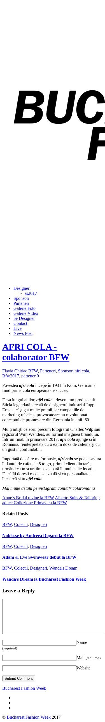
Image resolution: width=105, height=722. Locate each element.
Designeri (22, 288)
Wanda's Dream (63, 568)
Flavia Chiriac (14, 371)
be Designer (24, 318)
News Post (22, 333)
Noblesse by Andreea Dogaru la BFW (38, 535)
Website (83, 668)
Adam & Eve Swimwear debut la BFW (39, 557)
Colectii (21, 524)
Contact (20, 323)
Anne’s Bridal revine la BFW (28, 497)
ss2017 (31, 293)
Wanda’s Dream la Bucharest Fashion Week (44, 579)
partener (28, 376)
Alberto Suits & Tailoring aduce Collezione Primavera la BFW (51, 500)
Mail (88, 657)
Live (17, 328)
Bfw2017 (10, 376)
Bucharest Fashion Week (29, 717)
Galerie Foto (24, 308)
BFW (33, 371)
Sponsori (21, 298)
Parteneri (21, 303)
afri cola (82, 371)
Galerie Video (25, 313)
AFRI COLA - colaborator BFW (35, 352)
